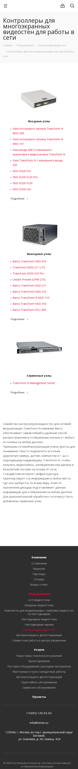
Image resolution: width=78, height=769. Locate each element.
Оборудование (39, 594)
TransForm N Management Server (34, 383)
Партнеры (39, 574)
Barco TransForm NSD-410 (29, 303)
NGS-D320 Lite (22, 189)
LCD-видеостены (39, 600)
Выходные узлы (39, 254)
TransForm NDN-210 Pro (28, 273)
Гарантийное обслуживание (39, 682)
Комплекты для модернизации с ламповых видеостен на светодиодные (39, 612)
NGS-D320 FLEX (23, 183)
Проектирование (39, 661)
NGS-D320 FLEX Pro (25, 177)
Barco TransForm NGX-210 (29, 291)
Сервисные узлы (39, 375)
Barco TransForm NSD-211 (29, 285)
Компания (39, 557)
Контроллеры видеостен (39, 630)
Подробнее (17, 198)
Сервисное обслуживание (39, 687)
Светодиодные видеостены (39, 619)
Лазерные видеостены (39, 605)
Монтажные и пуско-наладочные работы (39, 671)
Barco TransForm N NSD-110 (31, 297)
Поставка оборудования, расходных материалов (39, 666)
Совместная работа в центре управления (39, 640)
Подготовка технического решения (39, 656)
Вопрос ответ (39, 584)
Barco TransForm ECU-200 (29, 310)
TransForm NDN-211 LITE (29, 267)
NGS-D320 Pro (22, 171)
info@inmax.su (39, 723)
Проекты (39, 697)
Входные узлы (39, 121)
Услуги (39, 649)
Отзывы (39, 579)
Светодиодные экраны (39, 624)
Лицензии (39, 568)
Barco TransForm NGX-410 (29, 261)
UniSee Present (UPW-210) (29, 279)
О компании (39, 563)
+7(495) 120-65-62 (39, 713)
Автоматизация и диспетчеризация (39, 635)
